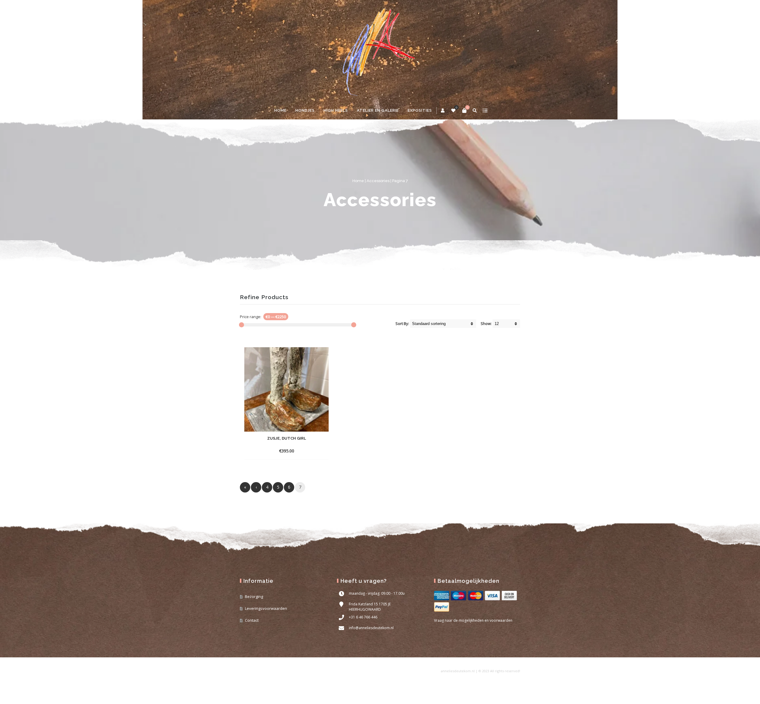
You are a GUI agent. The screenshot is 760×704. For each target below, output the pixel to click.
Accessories (378, 181)
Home (280, 110)
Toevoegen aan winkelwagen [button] (275, 451)
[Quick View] (312, 450)
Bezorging (254, 596)
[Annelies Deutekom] (380, 51)
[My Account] (443, 110)
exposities (420, 110)
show (485, 110)
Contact (252, 620)
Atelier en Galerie (378, 110)
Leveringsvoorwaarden (266, 608)
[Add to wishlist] (322, 450)
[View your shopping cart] (464, 110)
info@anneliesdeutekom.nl (371, 627)
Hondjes (305, 110)
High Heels (336, 110)
